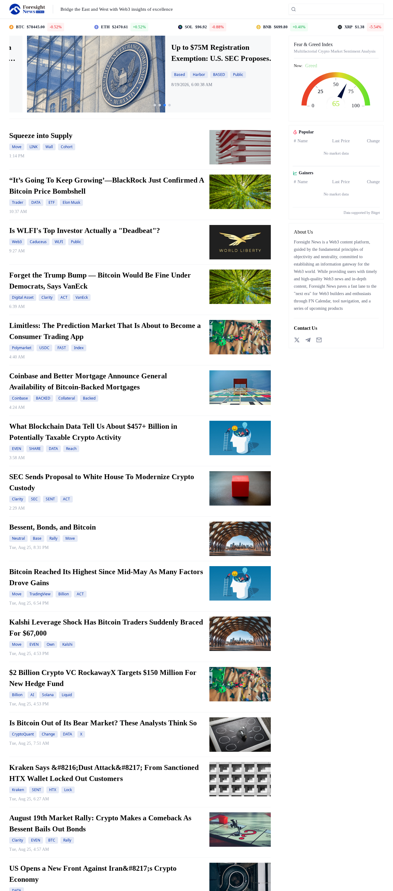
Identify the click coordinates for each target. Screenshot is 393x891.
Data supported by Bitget (362, 213)
